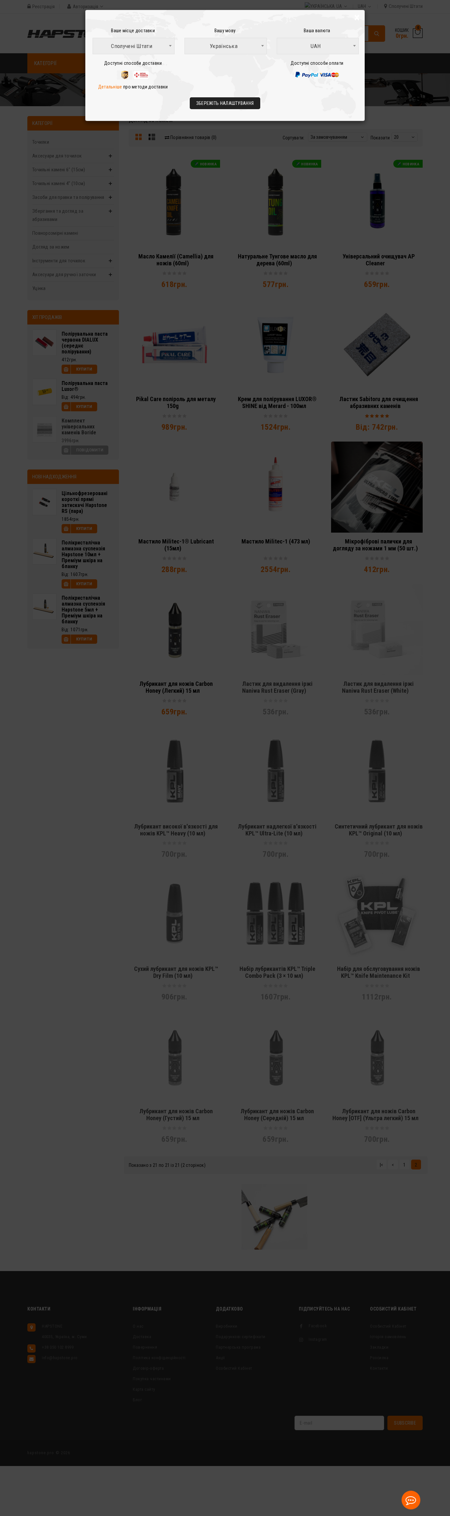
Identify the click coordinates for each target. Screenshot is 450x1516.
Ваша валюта (317, 30)
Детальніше (110, 86)
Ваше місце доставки (133, 30)
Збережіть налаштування (225, 103)
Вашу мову (225, 30)
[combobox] (134, 46)
